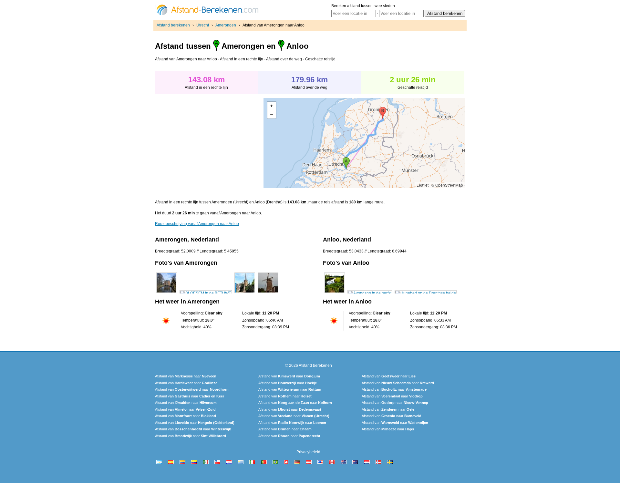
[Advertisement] (209, 143)
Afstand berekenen (173, 25)
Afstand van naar (185, 376)
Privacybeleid (308, 452)
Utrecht (202, 25)
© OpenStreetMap (447, 185)
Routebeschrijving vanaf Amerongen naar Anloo (197, 223)
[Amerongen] (166, 293)
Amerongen (225, 25)
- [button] (271, 114)
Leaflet (423, 185)
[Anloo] (334, 293)
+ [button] (271, 106)
